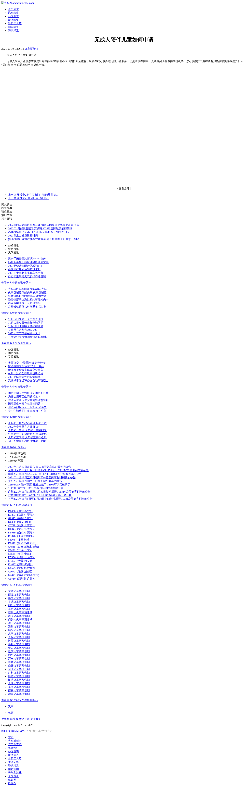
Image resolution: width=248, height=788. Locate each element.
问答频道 (13, 27)
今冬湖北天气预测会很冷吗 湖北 (27, 336)
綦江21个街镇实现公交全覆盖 (25, 369)
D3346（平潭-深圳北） (21, 536)
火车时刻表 (15, 740)
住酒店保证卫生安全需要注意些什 (28, 400)
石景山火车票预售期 (20, 612)
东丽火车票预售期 (19, 686)
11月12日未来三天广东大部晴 (25, 319)
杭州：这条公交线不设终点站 (25, 373)
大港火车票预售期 (19, 683)
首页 (10, 737)
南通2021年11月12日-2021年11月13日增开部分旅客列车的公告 (45, 473)
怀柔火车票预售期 (19, 640)
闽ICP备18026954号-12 (14, 731)
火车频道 (13, 9)
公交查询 (13, 751)
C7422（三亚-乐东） (20, 550)
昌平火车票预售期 (19, 633)
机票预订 (13, 747)
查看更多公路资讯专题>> (16, 282)
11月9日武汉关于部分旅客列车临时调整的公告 (35, 488)
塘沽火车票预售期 (19, 676)
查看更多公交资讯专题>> (16, 386)
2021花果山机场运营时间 (23, 235)
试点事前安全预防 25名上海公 (26, 366)
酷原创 (12, 783)
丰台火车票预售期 (19, 608)
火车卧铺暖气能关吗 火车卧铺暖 (27, 292)
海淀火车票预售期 (19, 616)
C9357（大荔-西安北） (21, 560)
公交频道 (13, 16)
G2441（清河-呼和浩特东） (24, 575)
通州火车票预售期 (19, 626)
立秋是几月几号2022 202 (22, 329)
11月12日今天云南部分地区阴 (25, 322)
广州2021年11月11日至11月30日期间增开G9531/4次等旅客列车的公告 (49, 491)
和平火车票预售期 (19, 655)
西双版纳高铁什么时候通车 (24, 303)
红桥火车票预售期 (19, 672)
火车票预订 (31, 48)
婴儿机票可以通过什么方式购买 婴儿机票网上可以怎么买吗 (43, 239)
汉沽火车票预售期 (19, 679)
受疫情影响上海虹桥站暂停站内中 (28, 299)
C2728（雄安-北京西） (21, 525)
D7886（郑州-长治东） (21, 557)
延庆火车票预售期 (19, 651)
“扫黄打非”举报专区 (41, 731)
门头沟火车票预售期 (20, 619)
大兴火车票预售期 (19, 637)
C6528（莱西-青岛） (20, 553)
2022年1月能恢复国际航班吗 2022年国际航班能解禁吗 (40, 228)
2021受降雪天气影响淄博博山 (25, 377)
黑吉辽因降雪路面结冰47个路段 (27, 258)
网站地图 (13, 769)
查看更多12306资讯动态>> (17, 505)
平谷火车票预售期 (19, 644)
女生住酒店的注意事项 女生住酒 (27, 410)
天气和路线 (15, 772)
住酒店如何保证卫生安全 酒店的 (27, 407)
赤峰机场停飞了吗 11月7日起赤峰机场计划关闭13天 (39, 232)
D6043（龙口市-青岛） (21, 529)
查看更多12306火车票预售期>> (19, 700)
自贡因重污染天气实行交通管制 (27, 276)
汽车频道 (13, 12)
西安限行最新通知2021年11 (24, 269)
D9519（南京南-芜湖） (21, 532)
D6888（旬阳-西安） (20, 511)
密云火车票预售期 (19, 647)
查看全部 (124, 188)
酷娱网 (12, 779)
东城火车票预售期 (19, 591)
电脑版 (14, 719)
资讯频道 (13, 30)
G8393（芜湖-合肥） (20, 518)
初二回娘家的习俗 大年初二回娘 (27, 441)
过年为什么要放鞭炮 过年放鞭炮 (27, 433)
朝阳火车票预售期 (19, 605)
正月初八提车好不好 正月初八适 (27, 423)
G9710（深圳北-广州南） (23, 578)
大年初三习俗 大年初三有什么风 (27, 437)
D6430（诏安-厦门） (20, 521)
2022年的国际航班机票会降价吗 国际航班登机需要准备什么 (43, 224)
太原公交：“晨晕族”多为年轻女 (27, 362)
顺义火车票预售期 (19, 630)
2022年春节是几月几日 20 (23, 426)
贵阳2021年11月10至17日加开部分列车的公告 (35, 481)
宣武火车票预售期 (19, 601)
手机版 (5, 719)
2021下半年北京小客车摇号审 (25, 272)
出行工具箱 (15, 23)
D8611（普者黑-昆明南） (23, 543)
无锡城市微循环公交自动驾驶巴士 (28, 380)
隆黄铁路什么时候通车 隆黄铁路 (27, 296)
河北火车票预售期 (19, 669)
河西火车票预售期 (19, 662)
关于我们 (35, 719)
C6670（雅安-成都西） (21, 571)
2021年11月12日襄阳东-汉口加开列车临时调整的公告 (39, 466)
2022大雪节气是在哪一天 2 (24, 333)
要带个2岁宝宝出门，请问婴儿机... (33, 194)
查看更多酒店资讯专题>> (16, 417)
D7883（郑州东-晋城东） (23, 514)
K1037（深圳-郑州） (20, 564)
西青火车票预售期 (19, 690)
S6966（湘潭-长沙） (20, 539)
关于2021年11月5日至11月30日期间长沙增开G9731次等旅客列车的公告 (50, 498)
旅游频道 (13, 19)
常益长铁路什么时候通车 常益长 (27, 306)
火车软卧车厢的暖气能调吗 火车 (27, 288)
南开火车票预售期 (19, 665)
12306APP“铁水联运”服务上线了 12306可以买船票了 (39, 484)
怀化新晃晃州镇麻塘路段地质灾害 (28, 262)
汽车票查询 (15, 744)
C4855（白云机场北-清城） (24, 546)
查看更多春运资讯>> (13, 447)
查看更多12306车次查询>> (17, 584)
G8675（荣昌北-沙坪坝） (23, 568)
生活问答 (13, 762)
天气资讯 (13, 776)
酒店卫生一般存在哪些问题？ (25, 403)
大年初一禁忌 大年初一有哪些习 (27, 430)
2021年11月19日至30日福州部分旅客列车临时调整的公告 (42, 477)
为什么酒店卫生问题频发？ (24, 396)
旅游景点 (13, 755)
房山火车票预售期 (19, 623)
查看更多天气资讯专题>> (16, 343)
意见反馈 (24, 719)
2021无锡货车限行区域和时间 (25, 265)
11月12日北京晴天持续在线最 (25, 326)
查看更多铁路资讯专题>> (16, 312)
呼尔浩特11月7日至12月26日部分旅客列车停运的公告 (40, 495)
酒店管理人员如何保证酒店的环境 (28, 393)
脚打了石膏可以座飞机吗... (28, 198)
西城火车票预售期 (19, 594)
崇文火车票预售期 (19, 598)
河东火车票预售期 (19, 658)
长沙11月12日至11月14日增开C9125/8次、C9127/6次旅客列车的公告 (48, 470)
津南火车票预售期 (19, 694)
